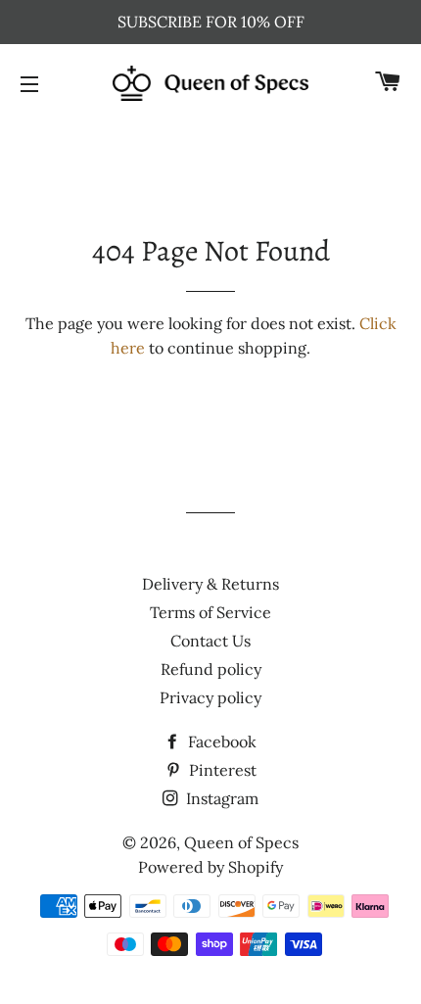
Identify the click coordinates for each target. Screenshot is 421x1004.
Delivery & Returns (210, 584)
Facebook (220, 741)
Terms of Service (210, 612)
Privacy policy (210, 697)
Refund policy (211, 669)
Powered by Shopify (210, 867)
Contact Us (210, 640)
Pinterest (221, 770)
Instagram (220, 798)
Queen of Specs (241, 842)
